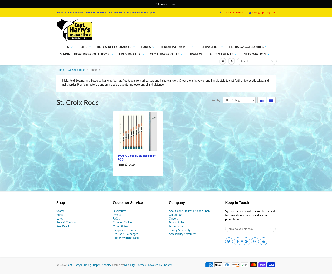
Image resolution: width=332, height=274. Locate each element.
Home (60, 69)
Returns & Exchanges (125, 234)
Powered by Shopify (160, 265)
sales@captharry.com (264, 12)
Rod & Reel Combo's (114, 47)
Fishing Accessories (246, 47)
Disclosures (119, 210)
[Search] (272, 61)
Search (60, 210)
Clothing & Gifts (164, 54)
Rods (82, 47)
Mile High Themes (135, 265)
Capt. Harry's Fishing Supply (83, 265)
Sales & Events (220, 54)
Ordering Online (122, 222)
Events (117, 214)
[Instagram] (255, 241)
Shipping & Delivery (124, 230)
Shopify (106, 265)
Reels (64, 47)
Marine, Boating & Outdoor (85, 54)
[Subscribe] (270, 229)
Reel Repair (63, 226)
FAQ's (116, 218)
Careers (173, 218)
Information (254, 54)
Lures (146, 47)
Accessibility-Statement (182, 234)
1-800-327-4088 (233, 12)
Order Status (120, 226)
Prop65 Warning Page (126, 237)
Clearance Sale (166, 4)
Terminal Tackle (174, 47)
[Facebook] (238, 241)
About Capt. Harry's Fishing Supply (189, 210)
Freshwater (129, 54)
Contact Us (175, 214)
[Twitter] (229, 241)
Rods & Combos (66, 222)
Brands (195, 54)
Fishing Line (209, 47)
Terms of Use (176, 222)
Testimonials (176, 226)
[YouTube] (263, 241)
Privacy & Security (179, 230)
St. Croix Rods (76, 69)
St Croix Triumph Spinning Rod (137, 158)
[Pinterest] (246, 241)
